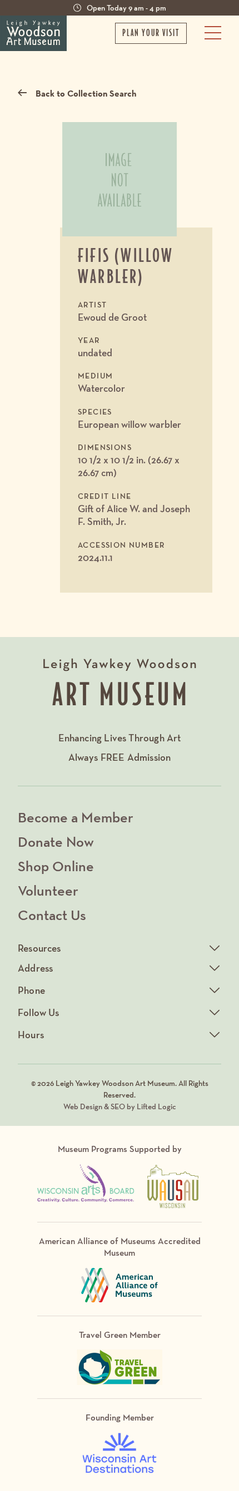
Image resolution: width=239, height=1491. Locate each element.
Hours (31, 1034)
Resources (39, 948)
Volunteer (48, 890)
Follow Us (38, 1012)
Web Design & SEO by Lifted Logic (119, 1106)
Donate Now (56, 841)
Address (35, 968)
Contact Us (52, 915)
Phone (31, 990)
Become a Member (75, 817)
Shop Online (56, 866)
